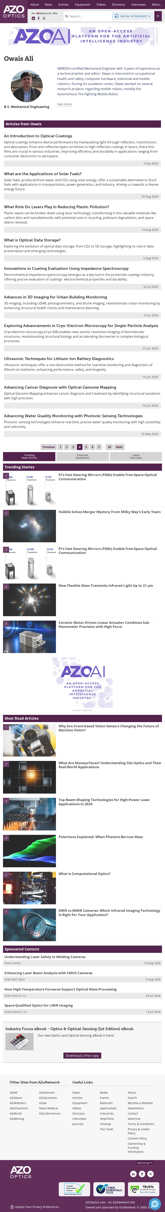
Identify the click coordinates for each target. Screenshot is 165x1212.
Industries (107, 1113)
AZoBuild (16, 1113)
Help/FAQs (107, 1119)
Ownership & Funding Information (136, 1148)
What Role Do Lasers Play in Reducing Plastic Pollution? (56, 206)
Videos (76, 1108)
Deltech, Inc (19, 996)
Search (132, 1098)
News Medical (48, 1108)
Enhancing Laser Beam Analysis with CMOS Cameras (48, 973)
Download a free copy (82, 1055)
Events (104, 1098)
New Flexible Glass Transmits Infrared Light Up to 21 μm (106, 585)
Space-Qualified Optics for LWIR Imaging (38, 1005)
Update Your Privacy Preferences (36, 1207)
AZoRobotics (18, 1103)
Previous (49, 447)
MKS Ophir (18, 979)
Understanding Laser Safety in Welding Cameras (45, 956)
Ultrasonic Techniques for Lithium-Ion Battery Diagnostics (59, 358)
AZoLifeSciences (50, 1113)
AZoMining (17, 1119)
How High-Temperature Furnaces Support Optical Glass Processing (60, 989)
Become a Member (140, 1103)
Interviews (79, 1119)
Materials (106, 1103)
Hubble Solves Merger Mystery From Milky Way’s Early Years (110, 511)
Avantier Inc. (20, 1012)
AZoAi (43, 1103)
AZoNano (16, 1098)
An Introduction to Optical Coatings (38, 136)
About (132, 1092)
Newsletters (136, 1108)
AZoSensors (47, 1092)
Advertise (134, 1119)
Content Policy (137, 1138)
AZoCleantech (19, 1108)
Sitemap (105, 1124)
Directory (78, 1113)
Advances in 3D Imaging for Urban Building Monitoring (55, 297)
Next (119, 447)
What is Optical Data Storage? (32, 240)
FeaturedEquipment (82, 456)
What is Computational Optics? (84, 873)
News (76, 1092)
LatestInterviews (136, 456)
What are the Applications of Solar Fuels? (43, 173)
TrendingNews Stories (29, 456)
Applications (108, 1108)
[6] (29, 924)
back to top (143, 1162)
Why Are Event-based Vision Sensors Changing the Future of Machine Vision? (109, 728)
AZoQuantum (48, 1098)
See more (64, 104)
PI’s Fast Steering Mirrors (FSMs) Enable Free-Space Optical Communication (108, 476)
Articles (77, 1098)
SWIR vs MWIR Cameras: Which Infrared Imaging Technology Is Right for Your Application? (109, 912)
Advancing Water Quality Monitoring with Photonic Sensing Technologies (73, 415)
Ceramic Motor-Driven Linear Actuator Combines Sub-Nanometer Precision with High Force (104, 624)
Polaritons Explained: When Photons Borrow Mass (101, 836)
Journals (78, 1124)
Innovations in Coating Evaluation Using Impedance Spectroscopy (66, 268)
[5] (29, 636)
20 (109, 447)
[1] (29, 489)
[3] (29, 562)
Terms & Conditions (141, 1124)
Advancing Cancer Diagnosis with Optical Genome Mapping (60, 387)
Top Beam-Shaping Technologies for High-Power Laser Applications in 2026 (104, 801)
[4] (29, 599)
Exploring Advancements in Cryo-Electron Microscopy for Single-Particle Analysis (81, 325)
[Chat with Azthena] (155, 1204)
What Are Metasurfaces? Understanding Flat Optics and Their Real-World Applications (110, 765)
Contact (133, 1113)
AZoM (13, 1092)
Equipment (79, 1103)
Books (104, 1092)
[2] (29, 526)
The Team (106, 1129)
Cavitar (16, 963)
